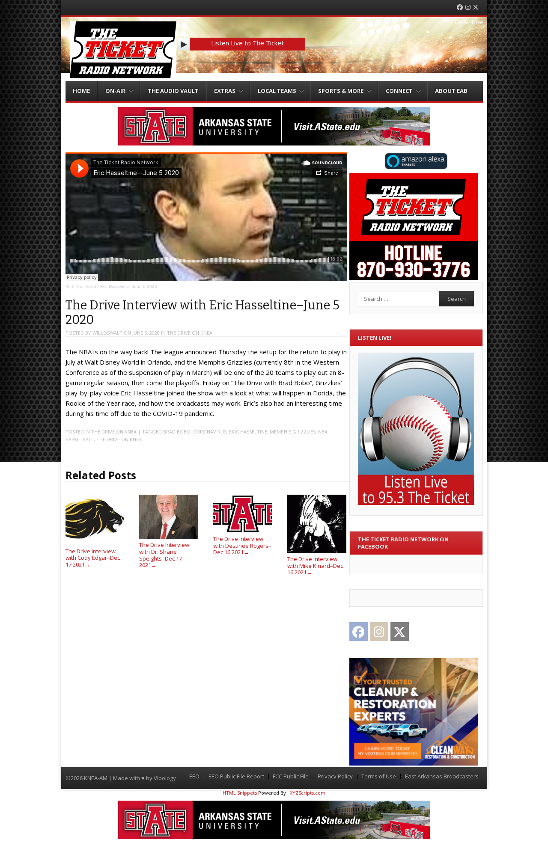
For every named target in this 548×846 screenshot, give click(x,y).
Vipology (165, 778)
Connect (399, 91)
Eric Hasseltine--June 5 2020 (128, 286)
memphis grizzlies (293, 431)
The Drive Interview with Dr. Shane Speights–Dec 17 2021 (164, 555)
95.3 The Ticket (81, 286)
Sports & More (340, 91)
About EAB (451, 91)
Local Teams (277, 91)
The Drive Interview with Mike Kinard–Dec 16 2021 (315, 565)
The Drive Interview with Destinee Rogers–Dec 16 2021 (242, 545)
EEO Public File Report (236, 776)
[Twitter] (476, 7)
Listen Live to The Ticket (247, 43)
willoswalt (107, 332)
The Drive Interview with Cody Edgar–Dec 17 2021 (93, 557)
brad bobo (177, 431)
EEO (194, 776)
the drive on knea (119, 439)
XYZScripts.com (307, 793)
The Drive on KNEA (189, 332)
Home (81, 91)
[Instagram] (468, 7)
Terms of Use (378, 776)
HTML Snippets (240, 793)
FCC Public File (291, 776)
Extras (224, 91)
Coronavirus (209, 431)
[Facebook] (460, 7)
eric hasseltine (248, 431)
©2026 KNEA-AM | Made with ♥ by (110, 778)
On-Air (115, 91)
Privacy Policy (335, 776)
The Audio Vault (173, 91)
